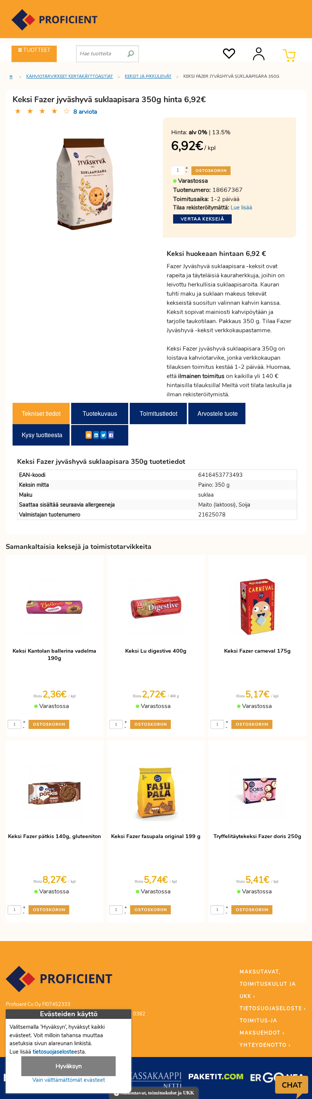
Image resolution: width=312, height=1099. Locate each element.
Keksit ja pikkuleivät (148, 76)
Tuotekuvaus (100, 413)
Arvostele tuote (217, 413)
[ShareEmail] (89, 435)
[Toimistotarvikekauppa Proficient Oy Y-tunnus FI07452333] (59, 982)
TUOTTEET (36, 50)
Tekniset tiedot (41, 413)
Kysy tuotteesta (42, 434)
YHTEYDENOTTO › (265, 1045)
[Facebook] (111, 435)
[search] (130, 50)
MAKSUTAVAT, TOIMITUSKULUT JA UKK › (268, 984)
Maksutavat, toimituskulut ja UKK (156, 1093)
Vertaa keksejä (202, 219)
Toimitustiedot (158, 413)
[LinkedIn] (96, 435)
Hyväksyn (69, 1066)
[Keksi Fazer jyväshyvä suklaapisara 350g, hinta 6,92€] (84, 184)
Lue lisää (241, 207)
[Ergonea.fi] (277, 1078)
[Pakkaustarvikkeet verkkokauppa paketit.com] (216, 1078)
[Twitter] (103, 435)
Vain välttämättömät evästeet (68, 1080)
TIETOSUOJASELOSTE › (273, 1008)
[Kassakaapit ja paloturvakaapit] (154, 1081)
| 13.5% (210, 132)
